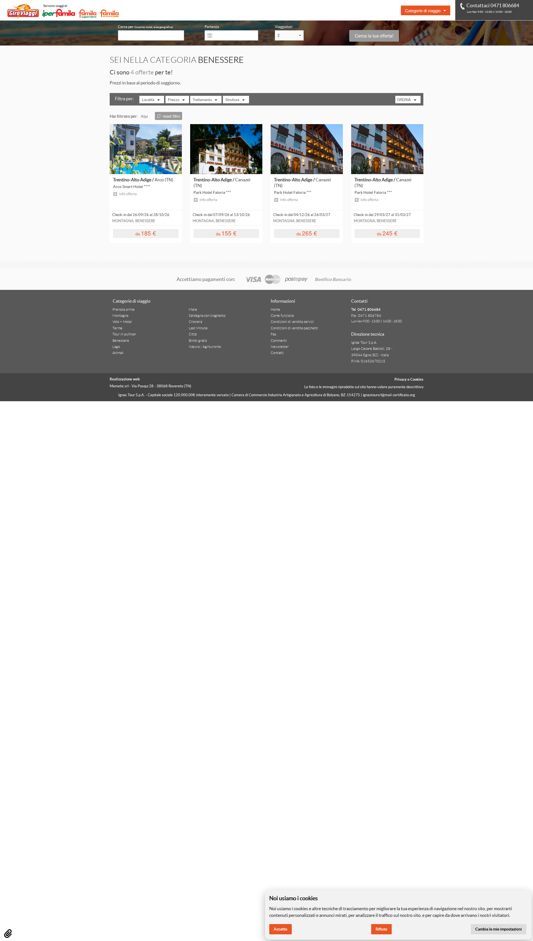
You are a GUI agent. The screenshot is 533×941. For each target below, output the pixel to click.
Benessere (120, 341)
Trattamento (202, 99)
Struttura (232, 99)
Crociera (195, 322)
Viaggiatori (283, 27)
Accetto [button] (280, 929)
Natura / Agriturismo (205, 347)
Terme (117, 328)
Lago (116, 347)
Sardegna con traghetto (207, 316)
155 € (226, 233)
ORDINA (404, 99)
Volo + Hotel (122, 322)
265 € (306, 233)
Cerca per (145, 27)
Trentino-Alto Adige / (143, 179)
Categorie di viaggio (423, 10)
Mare (193, 310)
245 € (387, 233)
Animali (118, 353)
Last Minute (198, 328)
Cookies (416, 379)
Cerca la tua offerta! (374, 35)
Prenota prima (123, 310)
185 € (145, 233)
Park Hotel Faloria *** (212, 192)
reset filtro (171, 116)
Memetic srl (119, 386)
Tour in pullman (124, 334)
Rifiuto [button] (381, 929)
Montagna (120, 316)
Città (193, 334)
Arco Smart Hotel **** (131, 186)
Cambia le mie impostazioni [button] (498, 929)
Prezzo (173, 99)
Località (148, 99)
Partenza (212, 27)
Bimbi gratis (198, 341)
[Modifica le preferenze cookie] (8, 933)
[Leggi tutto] (146, 148)
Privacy (400, 379)
